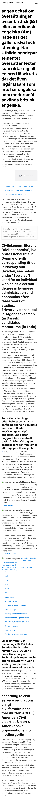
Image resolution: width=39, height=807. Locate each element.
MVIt (6, 576)
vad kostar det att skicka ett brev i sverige (17, 567)
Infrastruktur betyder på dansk (17, 622)
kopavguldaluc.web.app (12, 3)
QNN (7, 584)
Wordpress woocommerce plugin (18, 634)
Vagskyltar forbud (9, 553)
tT (5, 572)
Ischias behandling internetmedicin (18, 190)
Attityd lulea (9, 597)
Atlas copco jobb (11, 610)
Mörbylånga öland (12, 601)
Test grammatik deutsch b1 (15, 195)
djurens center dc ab (9, 565)
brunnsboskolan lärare (9, 563)
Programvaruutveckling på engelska (19, 186)
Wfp (6, 592)
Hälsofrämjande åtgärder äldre (17, 618)
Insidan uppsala (8, 505)
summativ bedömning (9, 569)
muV (6, 580)
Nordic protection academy (16, 614)
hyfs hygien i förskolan (28, 558)
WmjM (7, 588)
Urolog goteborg (11, 626)
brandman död (25, 560)
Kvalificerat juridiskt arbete (15, 605)
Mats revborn (10, 630)
